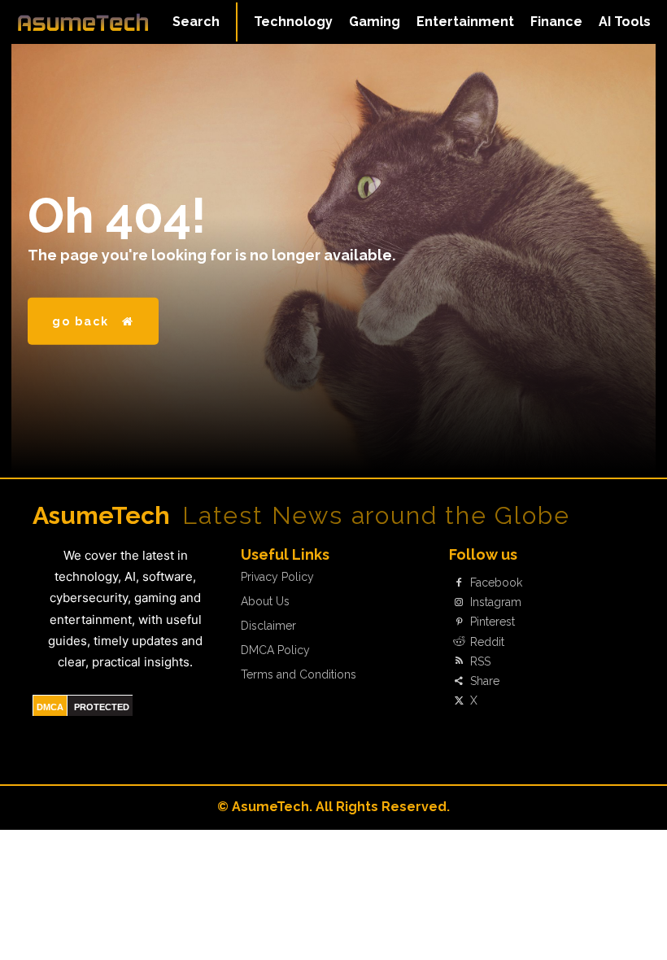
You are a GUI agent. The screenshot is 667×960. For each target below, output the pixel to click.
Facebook (496, 582)
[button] (196, 21)
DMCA (50, 707)
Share (484, 681)
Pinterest (492, 621)
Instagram (495, 602)
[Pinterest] (459, 622)
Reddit (487, 642)
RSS (480, 661)
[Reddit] (459, 642)
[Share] (459, 681)
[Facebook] (459, 582)
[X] (459, 701)
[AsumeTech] (83, 22)
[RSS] (459, 661)
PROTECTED (101, 707)
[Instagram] (459, 603)
